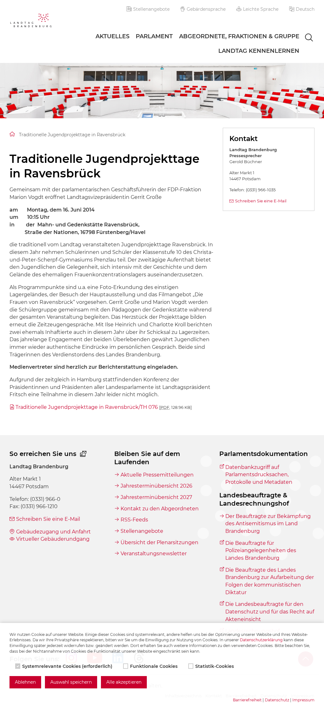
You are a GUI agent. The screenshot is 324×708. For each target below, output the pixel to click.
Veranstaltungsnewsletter (153, 554)
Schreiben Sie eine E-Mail (260, 201)
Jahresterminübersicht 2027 (156, 497)
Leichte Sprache (260, 9)
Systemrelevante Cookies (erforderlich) (67, 666)
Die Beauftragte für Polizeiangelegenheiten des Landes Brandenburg (260, 550)
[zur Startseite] (30, 21)
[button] (302, 9)
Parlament (154, 36)
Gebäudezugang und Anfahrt (53, 532)
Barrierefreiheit (247, 700)
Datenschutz (277, 700)
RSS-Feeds (134, 520)
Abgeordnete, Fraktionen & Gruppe (239, 36)
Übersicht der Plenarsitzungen (159, 542)
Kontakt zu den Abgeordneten (159, 509)
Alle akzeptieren (123, 682)
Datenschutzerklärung (261, 639)
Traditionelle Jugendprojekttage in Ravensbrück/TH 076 (104, 407)
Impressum (303, 700)
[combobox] (303, 37)
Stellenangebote (151, 9)
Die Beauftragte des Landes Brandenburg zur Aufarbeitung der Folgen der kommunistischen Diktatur (269, 581)
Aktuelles (112, 36)
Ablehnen (25, 682)
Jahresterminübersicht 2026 (156, 486)
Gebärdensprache (206, 9)
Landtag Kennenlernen (258, 50)
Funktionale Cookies (154, 666)
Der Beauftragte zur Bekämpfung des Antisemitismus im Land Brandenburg (268, 523)
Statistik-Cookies (214, 666)
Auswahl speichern (71, 682)
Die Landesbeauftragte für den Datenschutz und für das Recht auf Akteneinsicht (269, 611)
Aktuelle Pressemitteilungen (157, 475)
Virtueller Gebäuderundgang (53, 539)
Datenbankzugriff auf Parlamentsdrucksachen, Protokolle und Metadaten (258, 474)
